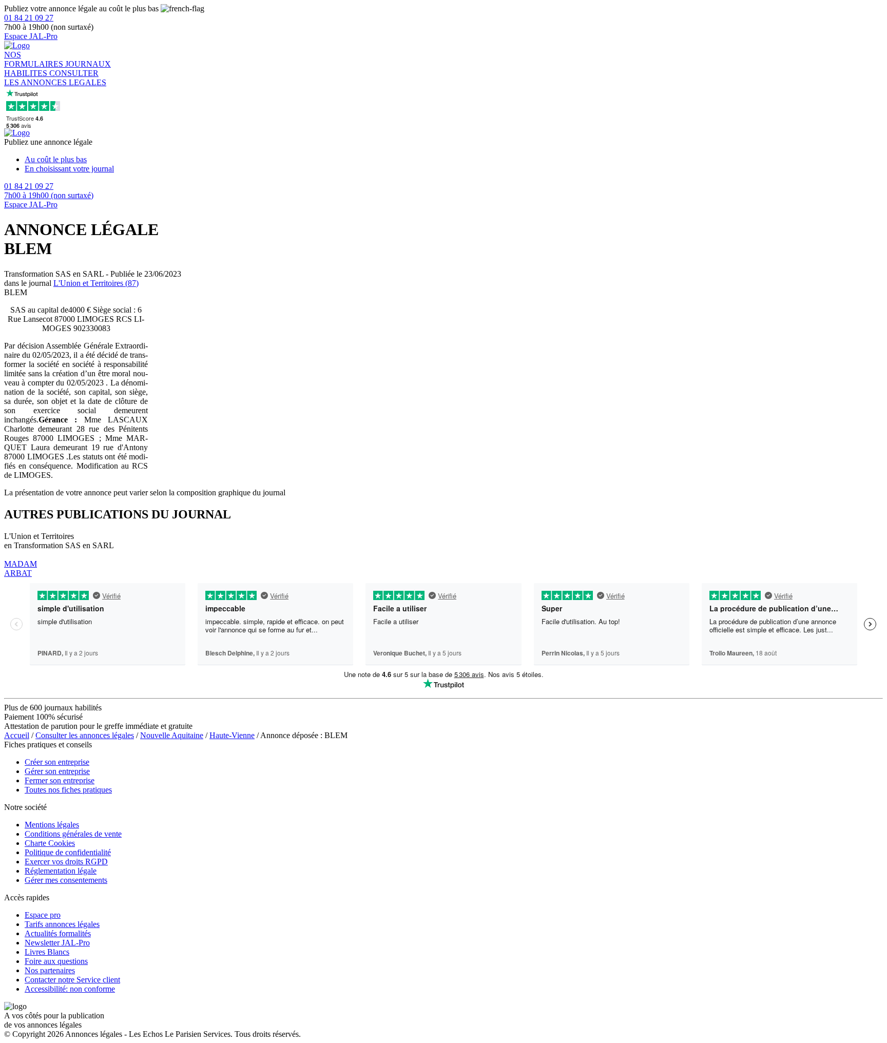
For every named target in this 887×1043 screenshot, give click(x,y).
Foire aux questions (56, 961)
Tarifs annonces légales (62, 924)
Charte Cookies (50, 843)
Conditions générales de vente (73, 833)
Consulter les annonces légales (84, 735)
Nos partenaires (50, 970)
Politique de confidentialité (68, 852)
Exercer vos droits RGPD (66, 861)
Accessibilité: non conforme (70, 988)
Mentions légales (52, 824)
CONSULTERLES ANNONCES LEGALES (55, 78)
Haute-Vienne (232, 735)
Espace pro (43, 915)
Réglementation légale (61, 870)
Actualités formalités (58, 933)
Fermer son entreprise (59, 780)
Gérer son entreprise (57, 771)
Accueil (16, 735)
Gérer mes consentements (66, 880)
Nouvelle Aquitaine (171, 735)
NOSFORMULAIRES (34, 59)
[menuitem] (454, 159)
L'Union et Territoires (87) (96, 283)
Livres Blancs (47, 952)
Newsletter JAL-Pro (57, 942)
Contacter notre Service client (72, 979)
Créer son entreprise (57, 762)
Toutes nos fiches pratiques (68, 789)
